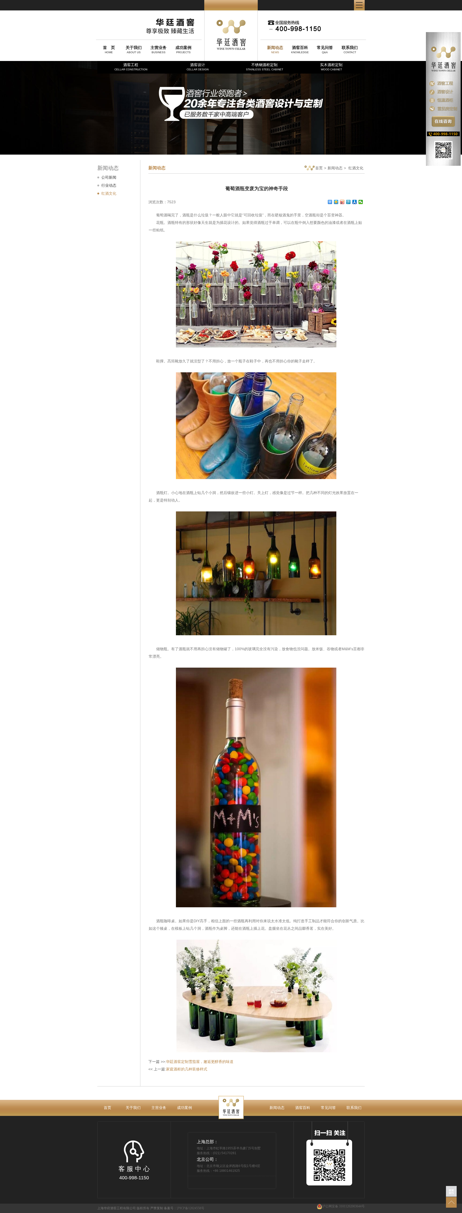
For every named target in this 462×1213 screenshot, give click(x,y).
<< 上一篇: (177, 1069)
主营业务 (158, 1107)
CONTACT (350, 49)
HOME (109, 49)
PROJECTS (183, 49)
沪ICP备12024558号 (190, 1208)
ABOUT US (134, 49)
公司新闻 (108, 177)
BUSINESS (159, 49)
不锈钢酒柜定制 (264, 67)
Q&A (325, 49)
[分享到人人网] (354, 202)
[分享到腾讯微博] (348, 202)
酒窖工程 (130, 67)
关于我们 (133, 1107)
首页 (319, 168)
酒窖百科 (302, 1107)
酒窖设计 (198, 67)
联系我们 (353, 1107)
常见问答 (328, 1107)
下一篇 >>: (190, 1061)
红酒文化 (108, 193)
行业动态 (108, 185)
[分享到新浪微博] (342, 202)
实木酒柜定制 (331, 67)
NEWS (275, 49)
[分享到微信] (361, 202)
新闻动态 (335, 168)
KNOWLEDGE (300, 49)
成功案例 (184, 1107)
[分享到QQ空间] (336, 202)
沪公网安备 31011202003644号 (343, 1206)
